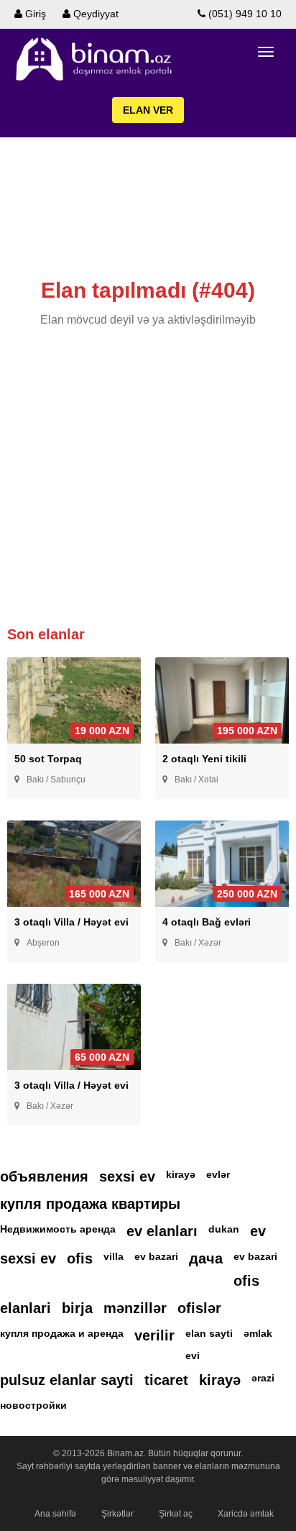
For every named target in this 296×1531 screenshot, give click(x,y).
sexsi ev (127, 1176)
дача (206, 1258)
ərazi (262, 1378)
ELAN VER (148, 110)
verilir (154, 1335)
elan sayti (209, 1333)
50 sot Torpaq (48, 758)
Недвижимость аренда (58, 1229)
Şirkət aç (176, 1514)
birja (77, 1308)
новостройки (33, 1405)
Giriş (34, 13)
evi (192, 1355)
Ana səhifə (55, 1514)
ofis (80, 1258)
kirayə (180, 1174)
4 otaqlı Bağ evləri (206, 922)
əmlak (258, 1333)
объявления (44, 1176)
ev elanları (162, 1231)
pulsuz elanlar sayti (67, 1380)
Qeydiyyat (94, 13)
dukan (223, 1229)
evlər (218, 1174)
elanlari (25, 1308)
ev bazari (156, 1256)
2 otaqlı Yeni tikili (204, 758)
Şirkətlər (117, 1514)
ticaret (166, 1380)
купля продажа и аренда (62, 1333)
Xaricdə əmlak (246, 1514)
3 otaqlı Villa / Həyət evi (71, 922)
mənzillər (135, 1308)
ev (258, 1231)
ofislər (199, 1308)
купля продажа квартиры (90, 1204)
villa (113, 1256)
